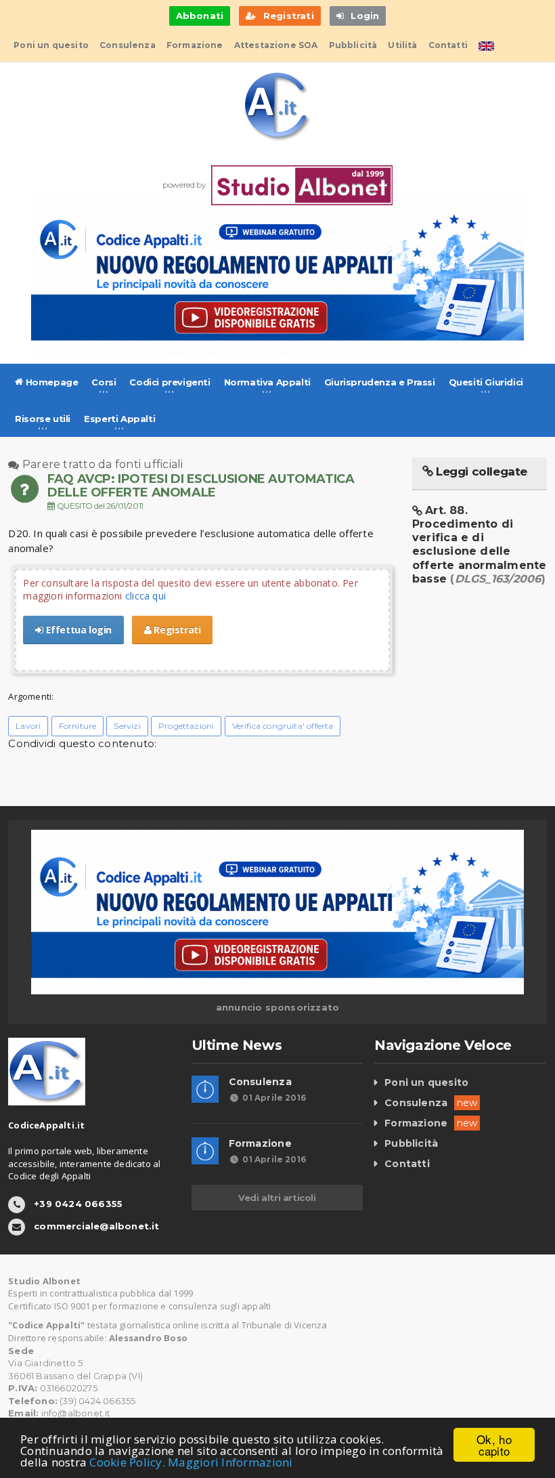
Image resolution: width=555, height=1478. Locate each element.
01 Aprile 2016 (274, 1098)
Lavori (28, 726)
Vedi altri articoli (276, 1197)
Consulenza (127, 45)
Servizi (127, 726)
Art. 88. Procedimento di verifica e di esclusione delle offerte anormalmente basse (479, 544)
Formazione (194, 45)
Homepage (50, 382)
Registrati (176, 629)
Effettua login (77, 629)
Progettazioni (186, 726)
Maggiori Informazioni (230, 1462)
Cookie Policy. (127, 1462)
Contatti (448, 45)
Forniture (78, 726)
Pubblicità (353, 45)
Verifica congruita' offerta (283, 726)
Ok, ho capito (494, 1445)
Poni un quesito (51, 45)
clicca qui (145, 595)
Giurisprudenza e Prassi (379, 382)
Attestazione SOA (276, 45)
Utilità (402, 45)
